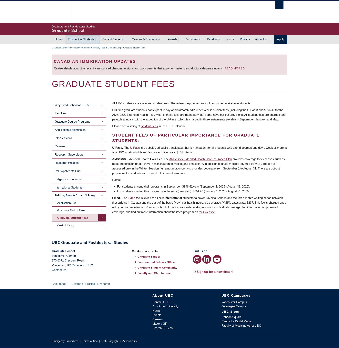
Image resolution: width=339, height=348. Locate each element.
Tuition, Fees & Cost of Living (107, 47)
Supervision (193, 39)
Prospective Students (81, 39)
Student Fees (149, 126)
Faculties (60, 113)
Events (156, 315)
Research (61, 146)
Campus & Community (146, 39)
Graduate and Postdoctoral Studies (169, 243)
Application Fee (67, 202)
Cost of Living (65, 225)
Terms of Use (90, 341)
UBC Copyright (110, 341)
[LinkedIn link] (206, 259)
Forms (230, 39)
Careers (157, 319)
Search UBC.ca (162, 328)
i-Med (131, 198)
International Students (68, 187)
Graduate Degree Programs (72, 121)
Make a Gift (159, 323)
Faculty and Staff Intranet (155, 273)
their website (207, 212)
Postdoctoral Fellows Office (156, 262)
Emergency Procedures (65, 341)
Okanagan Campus (234, 306)
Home (59, 39)
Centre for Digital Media (236, 321)
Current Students (113, 39)
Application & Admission (70, 129)
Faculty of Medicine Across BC (241, 325)
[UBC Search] (279, 5)
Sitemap (77, 283)
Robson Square (231, 317)
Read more (233, 68)
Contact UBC (161, 302)
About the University (165, 306)
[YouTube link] (217, 259)
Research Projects (67, 162)
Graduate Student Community (157, 267)
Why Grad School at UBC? (72, 105)
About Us (261, 39)
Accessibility (129, 341)
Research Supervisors (69, 154)
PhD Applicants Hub (67, 171)
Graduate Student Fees (72, 217)
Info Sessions (63, 138)
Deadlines (213, 39)
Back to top (59, 283)
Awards (172, 39)
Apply (280, 39)
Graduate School (60, 47)
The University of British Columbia (60, 12)
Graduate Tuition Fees (71, 210)
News (156, 310)
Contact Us (59, 269)
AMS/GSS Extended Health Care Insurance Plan (200, 159)
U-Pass (135, 147)
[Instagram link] (197, 259)
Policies (245, 39)
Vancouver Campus (234, 302)
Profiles (90, 283)
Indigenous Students (68, 179)
